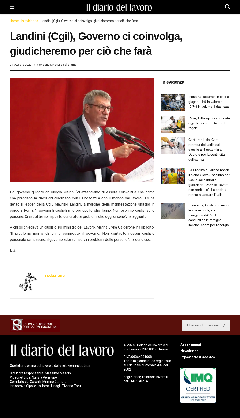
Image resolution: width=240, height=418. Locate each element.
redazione (55, 275)
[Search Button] (227, 7)
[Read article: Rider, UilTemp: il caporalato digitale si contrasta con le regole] (173, 124)
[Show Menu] (12, 7)
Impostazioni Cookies (197, 357)
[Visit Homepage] (120, 7)
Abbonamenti (190, 345)
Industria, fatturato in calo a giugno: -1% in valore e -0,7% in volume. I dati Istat (208, 101)
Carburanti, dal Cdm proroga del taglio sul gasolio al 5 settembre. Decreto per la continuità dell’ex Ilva (206, 149)
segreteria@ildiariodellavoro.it (146, 377)
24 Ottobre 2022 (20, 64)
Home (14, 21)
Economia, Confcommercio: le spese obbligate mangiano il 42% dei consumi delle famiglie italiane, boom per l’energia (208, 215)
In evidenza (29, 21)
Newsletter (189, 351)
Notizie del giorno (64, 64)
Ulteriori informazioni (203, 325)
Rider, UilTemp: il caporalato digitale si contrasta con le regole (209, 123)
